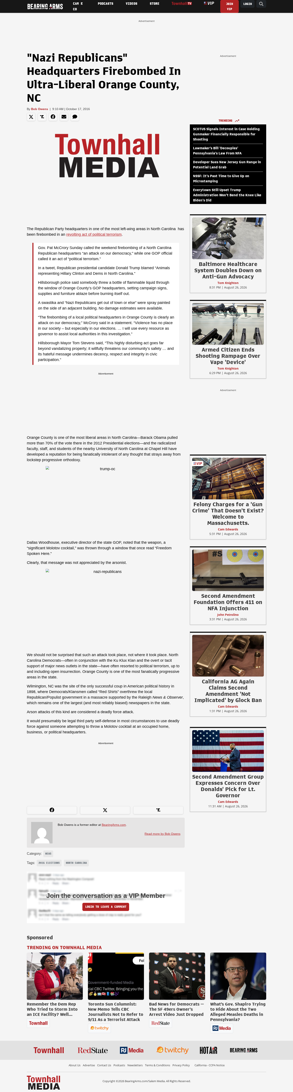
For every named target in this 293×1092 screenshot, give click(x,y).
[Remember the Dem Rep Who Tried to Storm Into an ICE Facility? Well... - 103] (55, 976)
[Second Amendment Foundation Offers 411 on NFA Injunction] (228, 570)
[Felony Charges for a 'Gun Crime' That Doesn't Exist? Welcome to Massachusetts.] (228, 478)
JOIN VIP (229, 6)
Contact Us (104, 1065)
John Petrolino (228, 615)
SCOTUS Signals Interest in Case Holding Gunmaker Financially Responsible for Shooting (226, 134)
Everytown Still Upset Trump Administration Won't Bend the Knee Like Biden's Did (227, 195)
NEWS (48, 853)
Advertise (89, 1065)
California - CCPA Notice (210, 1065)
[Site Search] (261, 4)
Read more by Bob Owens (162, 833)
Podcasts (119, 1065)
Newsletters (135, 1065)
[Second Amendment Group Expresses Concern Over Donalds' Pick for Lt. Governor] (228, 750)
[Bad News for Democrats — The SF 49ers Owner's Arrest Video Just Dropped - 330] (177, 976)
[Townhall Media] (43, 1082)
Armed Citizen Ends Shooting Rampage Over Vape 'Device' (228, 356)
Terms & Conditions (157, 1065)
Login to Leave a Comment (105, 907)
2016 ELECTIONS (49, 863)
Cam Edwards (228, 529)
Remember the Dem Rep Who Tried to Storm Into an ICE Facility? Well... (52, 1009)
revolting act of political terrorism (94, 234)
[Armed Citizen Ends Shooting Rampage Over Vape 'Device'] (228, 323)
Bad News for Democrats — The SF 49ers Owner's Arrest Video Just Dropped (176, 1009)
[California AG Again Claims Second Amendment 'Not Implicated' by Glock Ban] (228, 655)
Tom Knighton (228, 283)
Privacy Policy (181, 1065)
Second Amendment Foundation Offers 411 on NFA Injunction (228, 602)
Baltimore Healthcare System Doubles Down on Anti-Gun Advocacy (228, 270)
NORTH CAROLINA (76, 863)
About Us (74, 1065)
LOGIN (247, 4)
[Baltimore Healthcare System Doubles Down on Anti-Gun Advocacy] (228, 238)
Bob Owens (39, 109)
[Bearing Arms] (45, 6)
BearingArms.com (114, 824)
